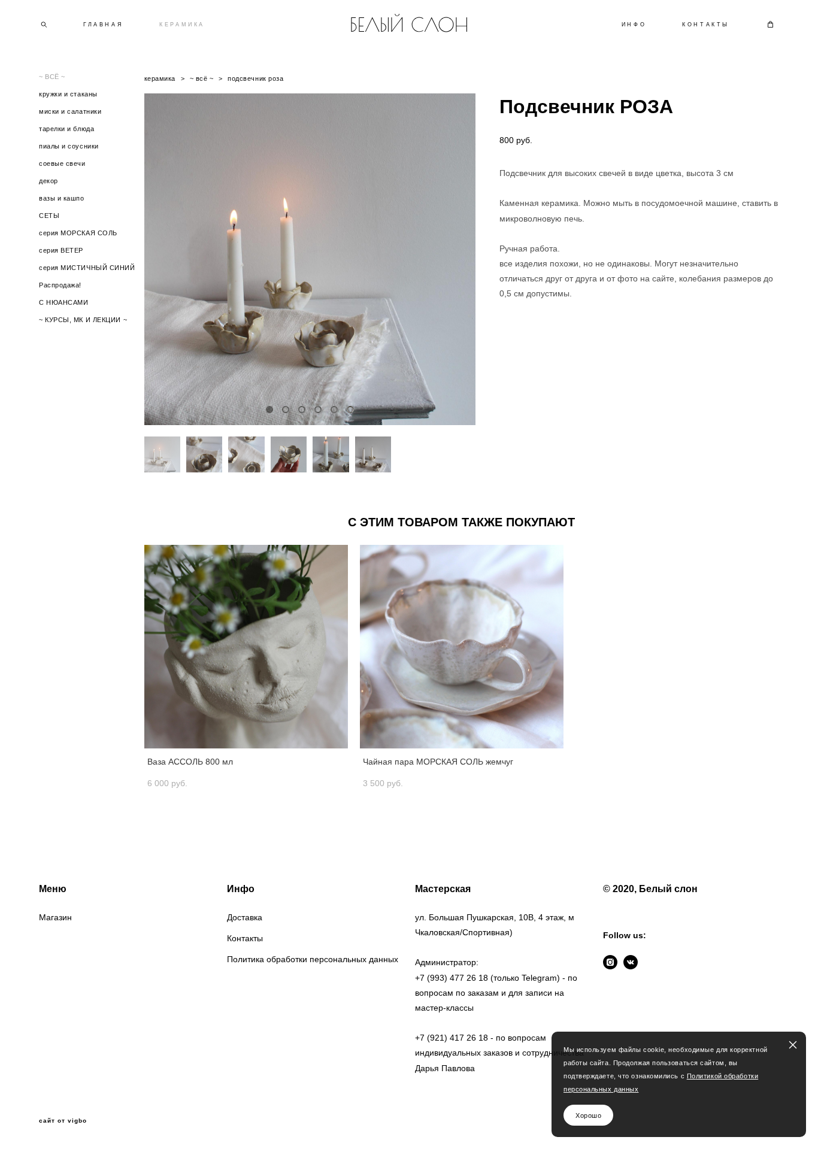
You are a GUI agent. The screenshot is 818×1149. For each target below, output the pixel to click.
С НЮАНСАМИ (64, 302)
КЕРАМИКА (182, 25)
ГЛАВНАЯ (103, 25)
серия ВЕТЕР (61, 250)
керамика (159, 78)
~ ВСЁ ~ (52, 76)
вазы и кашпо (61, 198)
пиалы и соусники (69, 146)
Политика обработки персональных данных (312, 959)
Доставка (244, 917)
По (691, 1076)
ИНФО (634, 25)
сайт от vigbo (63, 1121)
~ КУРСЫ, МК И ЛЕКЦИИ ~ (83, 319)
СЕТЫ (49, 215)
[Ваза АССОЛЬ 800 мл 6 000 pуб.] (246, 646)
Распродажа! (60, 285)
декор (48, 180)
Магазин (55, 917)
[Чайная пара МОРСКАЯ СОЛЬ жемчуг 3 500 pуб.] (461, 646)
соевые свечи (62, 163)
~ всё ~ (202, 78)
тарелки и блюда (66, 128)
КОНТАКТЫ (705, 25)
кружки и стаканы (68, 94)
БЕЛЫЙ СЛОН (409, 24)
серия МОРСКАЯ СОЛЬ (78, 233)
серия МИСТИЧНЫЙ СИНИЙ (87, 267)
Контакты (245, 938)
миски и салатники (70, 111)
